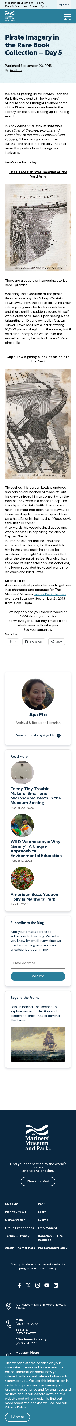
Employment (47, 1228)
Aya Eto (16, 70)
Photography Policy (52, 1248)
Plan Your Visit (38, 1181)
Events (43, 1220)
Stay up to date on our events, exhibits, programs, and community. (38, 1266)
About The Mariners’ (20, 1248)
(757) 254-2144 (31, 1341)
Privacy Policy (15, 1407)
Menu (67, 19)
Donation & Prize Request (50, 1238)
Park (41, 1204)
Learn (42, 1212)
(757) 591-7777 (26, 1331)
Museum (11, 1204)
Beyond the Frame (25, 998)
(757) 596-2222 (27, 1322)
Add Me (38, 976)
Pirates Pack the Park (50, 594)
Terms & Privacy (17, 1236)
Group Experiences (19, 1228)
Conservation (15, 1220)
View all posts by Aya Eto (36, 735)
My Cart (64, 4)
